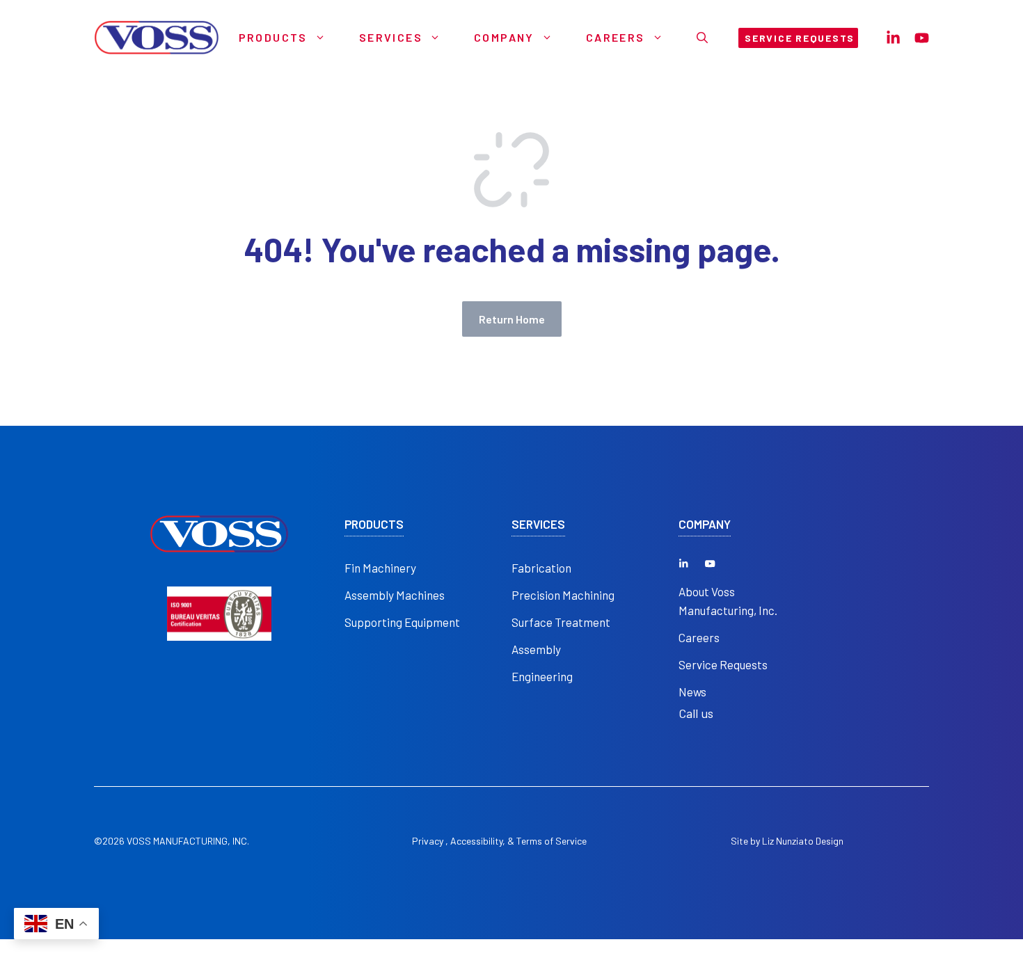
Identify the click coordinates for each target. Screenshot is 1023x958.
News (692, 691)
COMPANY (705, 524)
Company (504, 37)
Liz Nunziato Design (802, 841)
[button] (702, 37)
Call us (696, 713)
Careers (615, 37)
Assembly (536, 649)
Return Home (512, 319)
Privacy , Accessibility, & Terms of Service (499, 841)
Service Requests (723, 664)
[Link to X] (683, 563)
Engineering (542, 676)
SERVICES (538, 524)
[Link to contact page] (893, 38)
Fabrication (541, 568)
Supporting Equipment (402, 622)
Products (273, 37)
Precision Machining (563, 595)
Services (390, 37)
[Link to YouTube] (710, 563)
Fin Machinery (380, 568)
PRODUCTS (374, 524)
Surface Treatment (561, 622)
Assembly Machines (394, 595)
